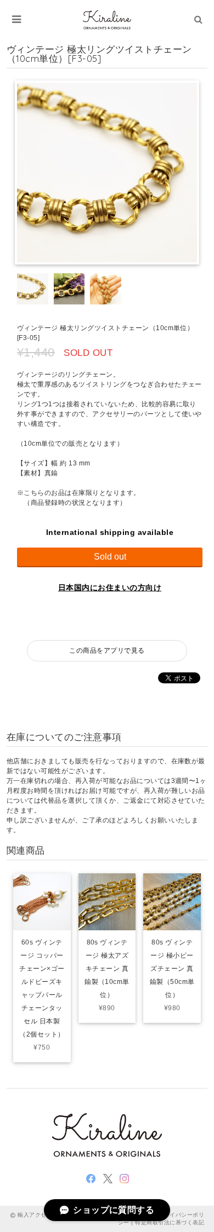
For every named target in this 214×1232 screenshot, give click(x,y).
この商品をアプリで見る (106, 650)
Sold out (110, 556)
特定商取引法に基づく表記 (169, 1222)
